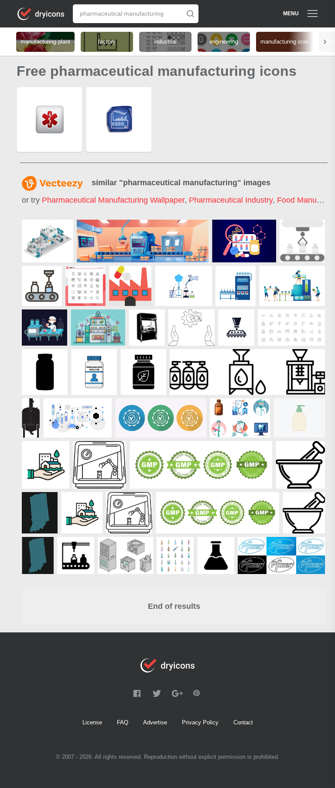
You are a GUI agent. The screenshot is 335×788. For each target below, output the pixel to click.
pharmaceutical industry (231, 200)
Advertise (155, 722)
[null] (47, 241)
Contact (243, 722)
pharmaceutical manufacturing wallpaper (113, 200)
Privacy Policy (200, 722)
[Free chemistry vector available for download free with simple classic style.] (183, 286)
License (92, 722)
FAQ (122, 722)
